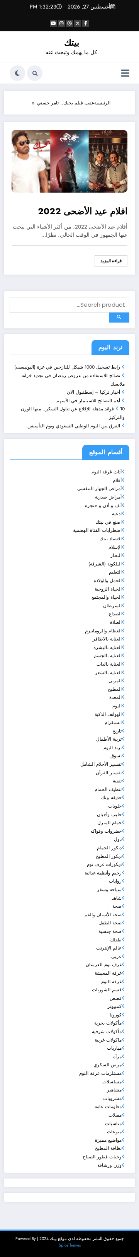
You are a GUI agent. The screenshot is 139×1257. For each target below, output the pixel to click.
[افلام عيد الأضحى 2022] (69, 160)
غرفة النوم (111, 981)
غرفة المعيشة (108, 973)
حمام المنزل (109, 822)
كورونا (116, 1014)
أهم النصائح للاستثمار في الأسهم (88, 400)
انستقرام (113, 722)
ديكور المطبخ (109, 856)
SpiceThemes (70, 1245)
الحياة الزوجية (108, 589)
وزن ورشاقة (109, 1165)
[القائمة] (125, 73)
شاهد (117, 898)
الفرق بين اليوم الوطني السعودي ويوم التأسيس (73, 425)
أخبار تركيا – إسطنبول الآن (93, 392)
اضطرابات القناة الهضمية (97, 530)
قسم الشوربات (107, 989)
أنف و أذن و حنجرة (103, 505)
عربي (116, 956)
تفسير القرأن (109, 772)
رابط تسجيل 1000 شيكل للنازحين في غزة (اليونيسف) (67, 367)
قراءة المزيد (111, 261)
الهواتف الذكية (108, 714)
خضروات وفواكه (106, 831)
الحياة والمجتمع (107, 597)
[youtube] (53, 23)
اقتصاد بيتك (111, 538)
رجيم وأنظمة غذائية (103, 872)
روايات (115, 881)
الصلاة (116, 622)
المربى (115, 680)
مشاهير (114, 1089)
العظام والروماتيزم (103, 630)
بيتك (71, 42)
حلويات (115, 806)
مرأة (117, 1056)
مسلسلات (112, 1081)
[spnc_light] (17, 73)
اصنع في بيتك (108, 522)
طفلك (116, 939)
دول (118, 839)
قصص (116, 998)
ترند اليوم (112, 747)
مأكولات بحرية (108, 1023)
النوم (117, 705)
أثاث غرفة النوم (107, 471)
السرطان (112, 605)
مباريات (114, 1048)
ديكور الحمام (109, 847)
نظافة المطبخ (108, 1148)
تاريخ (117, 731)
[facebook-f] (85, 23)
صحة (117, 906)
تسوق (116, 755)
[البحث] (34, 73)
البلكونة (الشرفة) (105, 563)
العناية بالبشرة (107, 647)
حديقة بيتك (111, 797)
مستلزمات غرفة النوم (100, 1073)
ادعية (117, 513)
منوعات (114, 1131)
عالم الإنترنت (109, 947)
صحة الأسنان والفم (103, 914)
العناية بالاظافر (107, 638)
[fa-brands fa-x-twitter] (77, 23)
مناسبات (113, 1123)
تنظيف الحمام (108, 789)
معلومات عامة (108, 1106)
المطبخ (115, 689)
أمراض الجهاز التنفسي (99, 488)
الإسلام (115, 547)
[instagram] (61, 23)
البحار (116, 555)
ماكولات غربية (108, 1040)
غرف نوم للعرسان (104, 964)
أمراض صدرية (108, 497)
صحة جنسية (110, 931)
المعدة (115, 697)
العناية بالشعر (108, 672)
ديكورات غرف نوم (104, 864)
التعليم (115, 572)
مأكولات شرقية (107, 1031)
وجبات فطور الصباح (102, 1156)
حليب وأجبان (109, 814)
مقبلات (115, 1115)
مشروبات (112, 1098)
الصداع (115, 613)
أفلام (117, 480)
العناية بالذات (109, 664)
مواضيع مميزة (108, 1140)
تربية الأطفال (109, 739)
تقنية (117, 780)
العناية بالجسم (108, 655)
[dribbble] (69, 23)
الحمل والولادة (108, 580)
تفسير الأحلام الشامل (101, 764)
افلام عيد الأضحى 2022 (82, 211)
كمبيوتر (114, 1006)
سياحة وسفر (109, 889)
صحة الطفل (110, 922)
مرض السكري (107, 1064)
